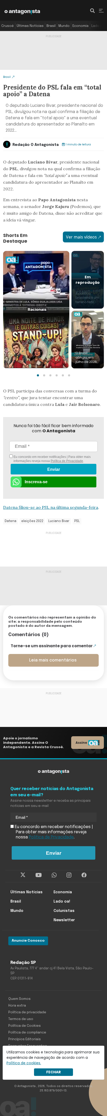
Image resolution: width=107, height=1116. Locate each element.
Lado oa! (98, 26)
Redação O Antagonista (35, 145)
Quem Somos (19, 999)
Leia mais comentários (53, 660)
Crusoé (7, 26)
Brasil (51, 26)
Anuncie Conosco (28, 940)
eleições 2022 (32, 521)
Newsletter (64, 920)
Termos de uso (20, 1019)
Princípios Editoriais (24, 1039)
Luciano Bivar (58, 521)
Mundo (64, 26)
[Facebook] (84, 875)
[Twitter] (23, 875)
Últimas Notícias (30, 26)
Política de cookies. (23, 1063)
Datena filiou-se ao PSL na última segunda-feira (50, 507)
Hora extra (17, 1005)
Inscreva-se (36, 482)
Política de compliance (27, 1032)
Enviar (53, 469)
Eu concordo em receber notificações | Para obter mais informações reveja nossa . (52, 459)
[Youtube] (39, 875)
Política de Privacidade (67, 461)
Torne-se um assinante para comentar (52, 646)
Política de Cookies (24, 1026)
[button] (38, 375)
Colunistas (64, 911)
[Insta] (68, 875)
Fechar (53, 1072)
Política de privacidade (27, 1012)
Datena (10, 521)
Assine (81, 742)
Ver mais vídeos (81, 237)
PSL (77, 521)
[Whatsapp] (54, 875)
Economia (80, 26)
